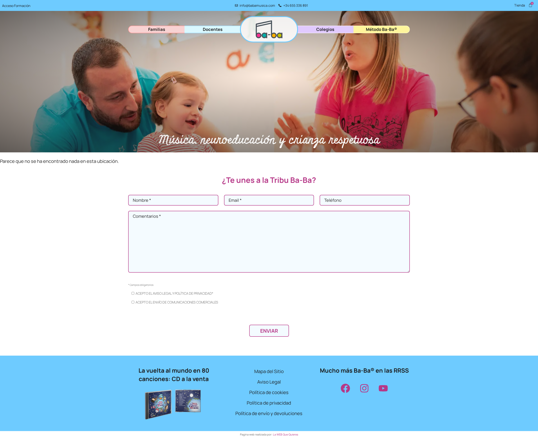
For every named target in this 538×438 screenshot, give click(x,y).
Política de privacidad (269, 403)
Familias (156, 29)
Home (269, 29)
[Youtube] (383, 388)
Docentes (213, 29)
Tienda (519, 5)
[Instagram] (364, 388)
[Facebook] (345, 388)
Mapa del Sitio (269, 371)
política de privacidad (193, 293)
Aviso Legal (269, 382)
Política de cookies (269, 392)
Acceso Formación (16, 5)
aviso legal (162, 293)
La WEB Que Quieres (285, 434)
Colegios (325, 29)
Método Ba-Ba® (381, 29)
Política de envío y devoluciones (268, 413)
